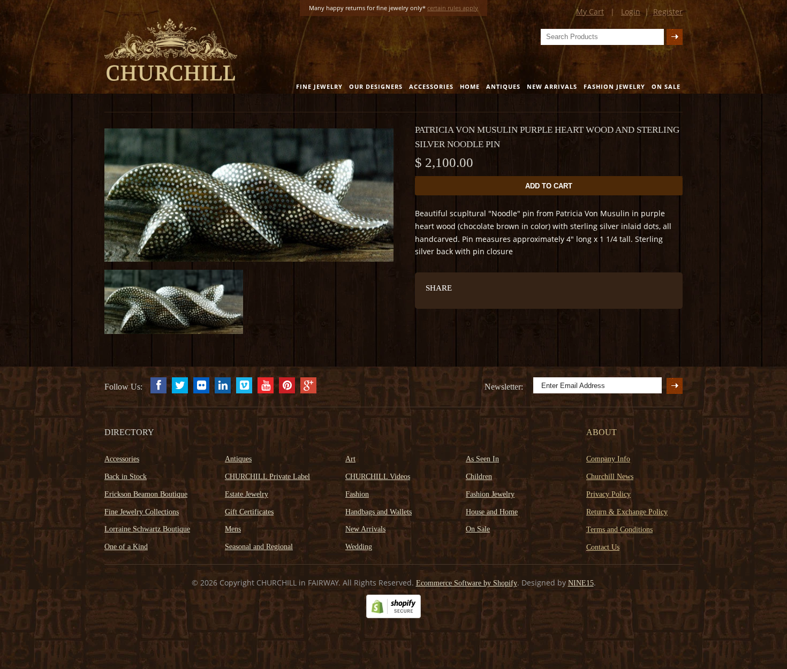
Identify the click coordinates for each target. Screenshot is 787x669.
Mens (233, 529)
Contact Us (602, 547)
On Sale (666, 86)
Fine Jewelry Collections (141, 512)
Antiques (503, 86)
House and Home (492, 512)
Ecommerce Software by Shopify (466, 583)
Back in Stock (125, 477)
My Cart (590, 11)
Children (479, 477)
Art (350, 459)
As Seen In (482, 459)
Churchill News (609, 477)
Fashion (357, 494)
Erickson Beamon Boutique (145, 494)
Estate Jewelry (246, 494)
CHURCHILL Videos (377, 477)
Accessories (431, 86)
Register (668, 11)
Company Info (608, 459)
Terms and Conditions (619, 530)
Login (630, 11)
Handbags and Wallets (378, 512)
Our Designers (376, 86)
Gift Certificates (249, 512)
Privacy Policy (608, 494)
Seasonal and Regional (259, 547)
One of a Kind (126, 547)
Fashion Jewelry (614, 86)
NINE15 (581, 583)
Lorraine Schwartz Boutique (147, 529)
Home (470, 86)
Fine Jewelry (319, 86)
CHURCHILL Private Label (267, 477)
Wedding (358, 547)
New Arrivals (552, 86)
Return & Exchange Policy (627, 512)
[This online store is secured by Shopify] (393, 616)
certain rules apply (452, 8)
